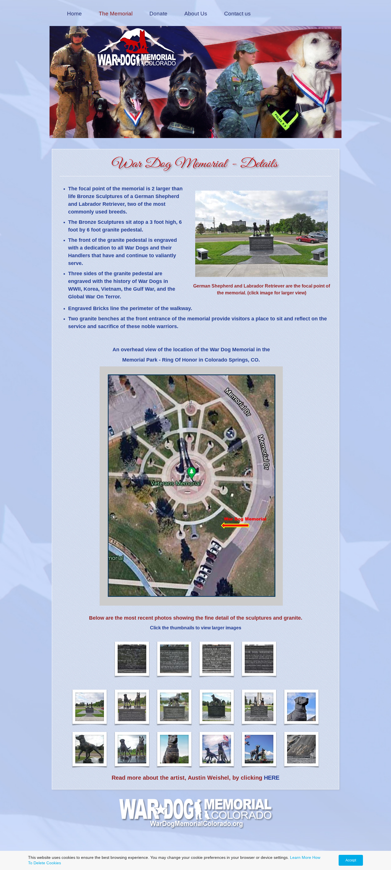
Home (74, 14)
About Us (195, 14)
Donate (158, 14)
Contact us (237, 14)
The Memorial (116, 14)
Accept (350, 860)
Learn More (300, 857)
